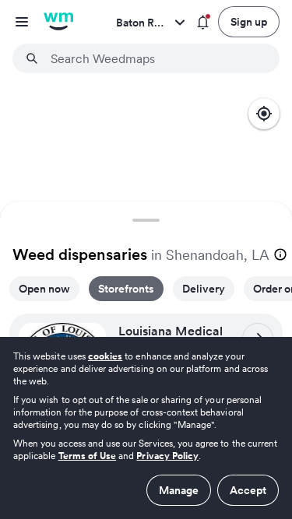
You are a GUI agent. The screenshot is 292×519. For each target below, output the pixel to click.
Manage (179, 490)
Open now (44, 289)
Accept (248, 490)
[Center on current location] (264, 113)
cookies (105, 356)
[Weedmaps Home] (58, 21)
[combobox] (155, 58)
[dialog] (146, 428)
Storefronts (126, 289)
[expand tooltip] (280, 254)
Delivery (203, 289)
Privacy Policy (167, 455)
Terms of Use (87, 455)
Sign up (248, 22)
